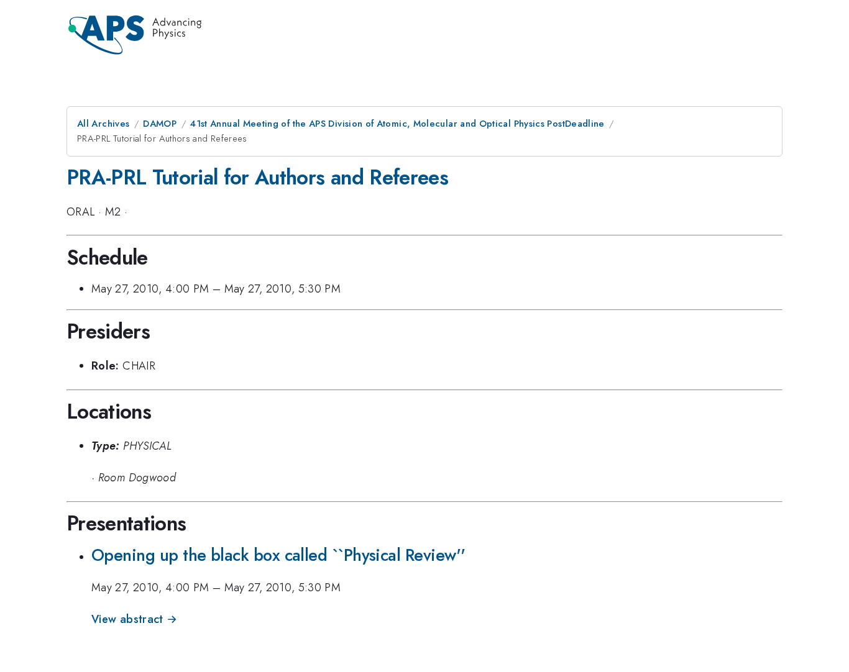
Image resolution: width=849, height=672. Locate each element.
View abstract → (134, 619)
